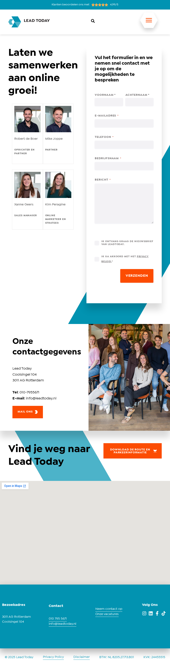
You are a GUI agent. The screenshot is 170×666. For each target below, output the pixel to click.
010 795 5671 (58, 618)
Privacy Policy (53, 657)
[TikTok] (163, 613)
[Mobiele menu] (149, 22)
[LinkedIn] (150, 613)
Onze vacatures (107, 614)
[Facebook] (157, 613)
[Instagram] (144, 613)
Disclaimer (81, 657)
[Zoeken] (93, 21)
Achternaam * (137, 95)
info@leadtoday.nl (62, 623)
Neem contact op (108, 609)
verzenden (137, 275)
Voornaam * (105, 95)
